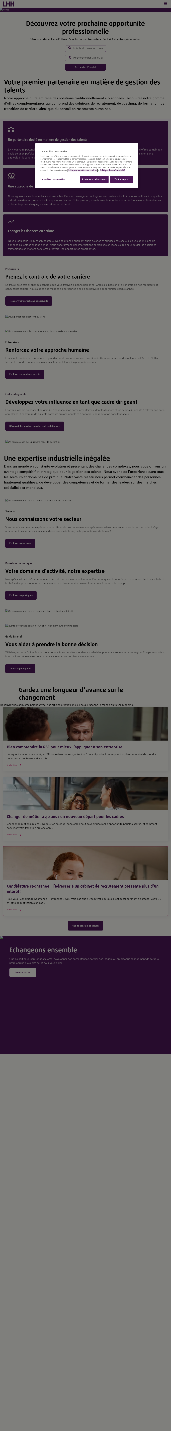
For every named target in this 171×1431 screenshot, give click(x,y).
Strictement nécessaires (94, 179)
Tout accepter (122, 179)
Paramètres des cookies (52, 179)
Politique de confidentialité (112, 170)
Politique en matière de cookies (82, 170)
